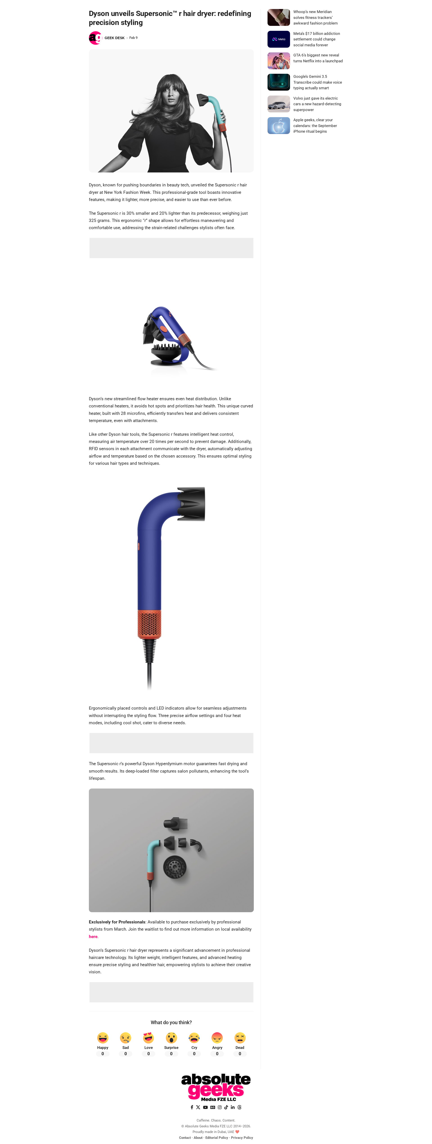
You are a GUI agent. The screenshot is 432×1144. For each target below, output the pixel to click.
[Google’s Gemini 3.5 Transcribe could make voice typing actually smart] (279, 82)
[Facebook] (191, 1107)
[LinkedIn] (233, 1107)
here (93, 936)
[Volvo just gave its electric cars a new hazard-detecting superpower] (279, 104)
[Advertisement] (171, 248)
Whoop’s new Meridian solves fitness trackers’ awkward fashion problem (315, 17)
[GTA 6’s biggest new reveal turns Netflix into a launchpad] (279, 60)
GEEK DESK (115, 38)
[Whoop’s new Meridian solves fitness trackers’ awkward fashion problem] (279, 17)
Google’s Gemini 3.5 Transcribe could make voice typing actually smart (317, 82)
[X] (198, 1107)
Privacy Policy (242, 1138)
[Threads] (239, 1107)
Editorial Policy (216, 1138)
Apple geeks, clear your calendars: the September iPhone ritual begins (315, 126)
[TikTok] (226, 1107)
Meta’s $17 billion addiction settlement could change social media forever (316, 39)
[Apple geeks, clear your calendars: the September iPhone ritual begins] (279, 125)
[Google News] (212, 1107)
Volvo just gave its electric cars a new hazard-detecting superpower (317, 104)
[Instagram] (220, 1107)
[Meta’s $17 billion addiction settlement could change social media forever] (279, 39)
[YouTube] (205, 1107)
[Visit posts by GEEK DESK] (95, 38)
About (198, 1138)
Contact (185, 1138)
